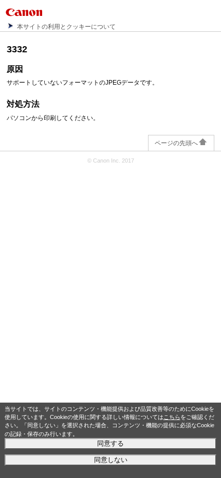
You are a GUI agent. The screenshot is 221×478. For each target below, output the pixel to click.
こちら (171, 417)
